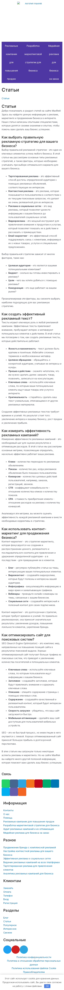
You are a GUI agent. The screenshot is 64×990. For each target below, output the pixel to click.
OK (47, 986)
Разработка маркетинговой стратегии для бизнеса (33, 58)
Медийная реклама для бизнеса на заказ (54, 62)
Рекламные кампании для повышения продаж (11, 62)
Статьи (5, 98)
